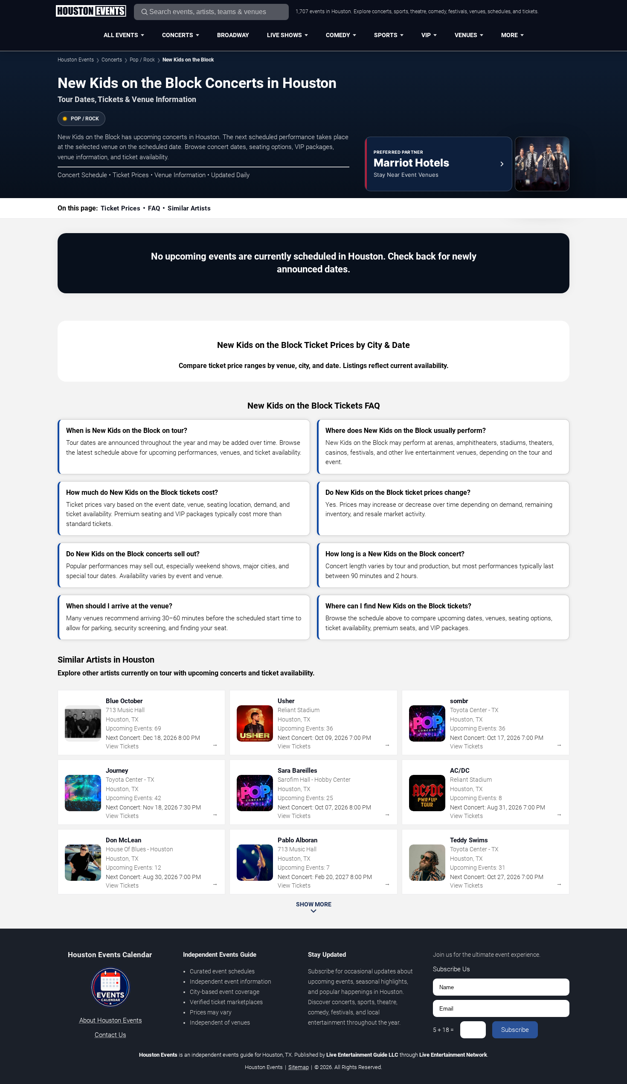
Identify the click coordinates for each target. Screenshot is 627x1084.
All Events (121, 35)
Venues (466, 35)
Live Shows (284, 35)
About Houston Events (110, 1020)
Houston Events (76, 60)
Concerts (177, 35)
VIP (426, 35)
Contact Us (110, 1035)
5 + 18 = (443, 1029)
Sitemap (298, 1067)
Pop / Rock (142, 60)
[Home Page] (90, 11)
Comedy (338, 35)
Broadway (233, 35)
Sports (386, 35)
